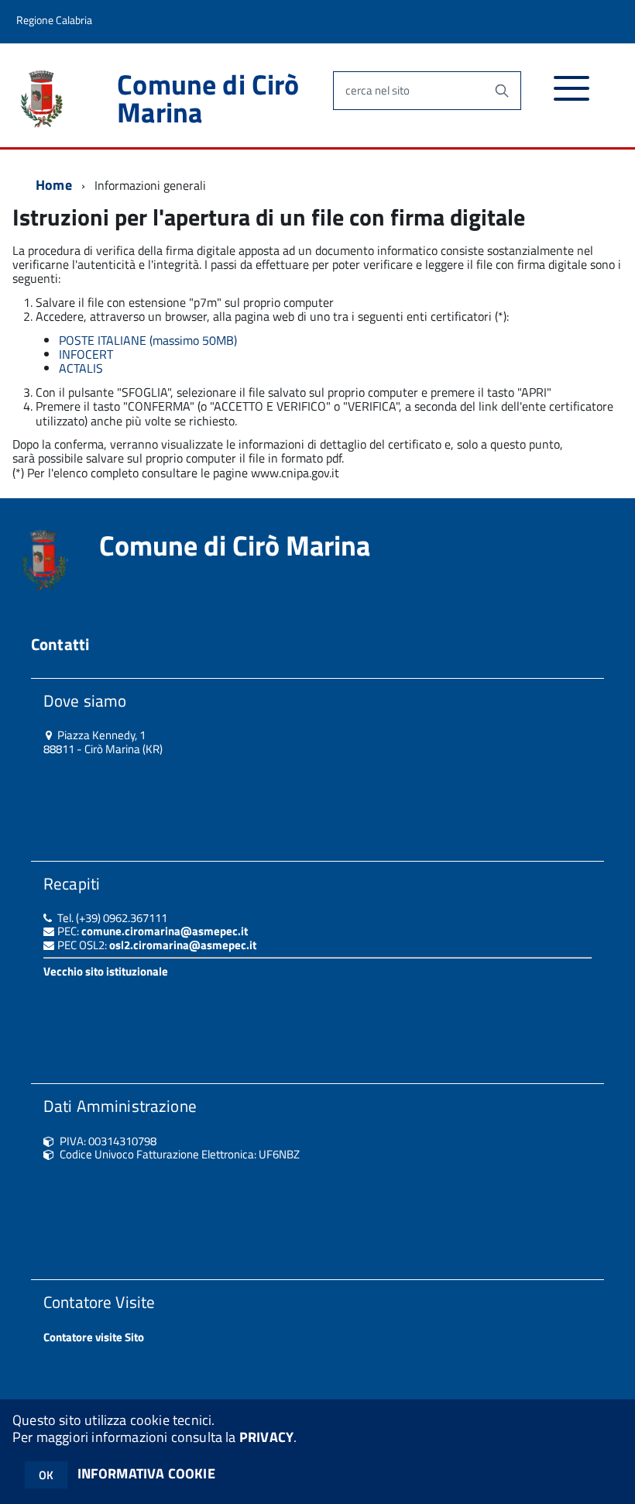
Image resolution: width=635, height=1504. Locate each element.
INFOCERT (86, 354)
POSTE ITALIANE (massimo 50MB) (148, 340)
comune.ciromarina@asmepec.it (164, 931)
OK (46, 1475)
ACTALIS (81, 368)
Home (54, 184)
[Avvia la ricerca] (501, 90)
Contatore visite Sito (93, 1337)
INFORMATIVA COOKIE (146, 1473)
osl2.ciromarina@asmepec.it (182, 945)
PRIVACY (266, 1437)
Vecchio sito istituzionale (105, 971)
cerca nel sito (377, 90)
